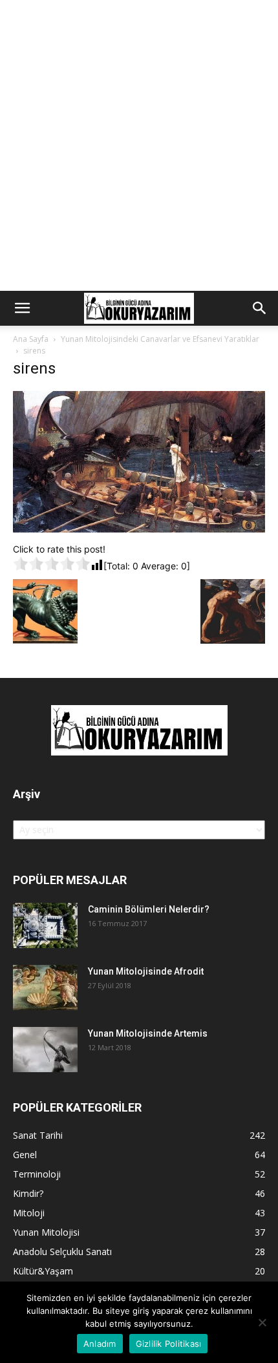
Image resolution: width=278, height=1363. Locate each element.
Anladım (99, 1343)
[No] (261, 1322)
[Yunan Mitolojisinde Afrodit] (45, 987)
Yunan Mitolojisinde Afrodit (146, 971)
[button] (22, 308)
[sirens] (139, 528)
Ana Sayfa (30, 338)
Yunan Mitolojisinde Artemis (148, 1033)
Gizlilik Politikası (169, 1343)
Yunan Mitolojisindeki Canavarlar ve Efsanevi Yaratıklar (160, 338)
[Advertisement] (139, 145)
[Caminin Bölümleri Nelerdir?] (45, 925)
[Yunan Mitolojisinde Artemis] (45, 1049)
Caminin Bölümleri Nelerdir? (148, 909)
